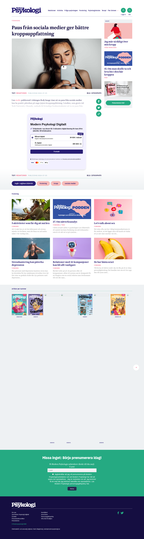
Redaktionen (21, 93)
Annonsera (44, 514)
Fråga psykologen (71, 10)
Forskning (83, 10)
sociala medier (70, 183)
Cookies (14, 516)
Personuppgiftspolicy (47, 516)
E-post (72, 467)
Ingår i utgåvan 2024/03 (24, 183)
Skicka (72, 489)
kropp (56, 183)
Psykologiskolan (94, 10)
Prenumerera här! (118, 103)
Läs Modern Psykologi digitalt (20, 514)
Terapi (104, 10)
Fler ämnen (112, 10)
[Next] (136, 367)
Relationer (52, 10)
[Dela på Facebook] (98, 101)
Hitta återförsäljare (46, 518)
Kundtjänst (44, 512)
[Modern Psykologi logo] (24, 505)
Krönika (60, 10)
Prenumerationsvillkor (18, 518)
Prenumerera (15, 521)
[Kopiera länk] (98, 114)
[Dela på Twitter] (98, 107)
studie (18, 100)
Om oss (14, 512)
